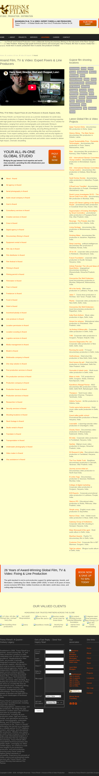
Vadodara (92, 108)
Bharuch (93, 72)
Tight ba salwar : (75, 548)
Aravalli (72, 72)
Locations (45, 37)
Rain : (71, 151)
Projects (22, 37)
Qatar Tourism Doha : (77, 127)
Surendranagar (75, 108)
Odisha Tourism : (75, 401)
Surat (84, 105)
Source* (38, 696)
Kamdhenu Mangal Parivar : (80, 385)
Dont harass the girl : (77, 362)
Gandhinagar (91, 83)
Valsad (72, 112)
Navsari (82, 97)
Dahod (86, 79)
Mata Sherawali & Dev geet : (80, 530)
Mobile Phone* (38, 672)
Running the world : (76, 350)
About (12, 37)
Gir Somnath (75, 86)
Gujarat (28, 55)
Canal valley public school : (79, 415)
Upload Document (39, 702)
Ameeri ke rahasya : (77, 321)
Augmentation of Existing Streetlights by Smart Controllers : (83, 212)
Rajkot (89, 101)
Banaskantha (83, 72)
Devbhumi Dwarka (77, 83)
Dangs (93, 79)
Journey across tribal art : (79, 469)
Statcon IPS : (74, 501)
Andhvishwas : (74, 356)
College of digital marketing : (80, 485)
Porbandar (80, 101)
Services (33, 37)
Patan (72, 101)
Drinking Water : (75, 235)
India (22, 55)
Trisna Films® (35, 773)
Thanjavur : (73, 393)
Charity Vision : (75, 430)
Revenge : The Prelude (78, 221)
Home (2, 37)
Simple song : (74, 509)
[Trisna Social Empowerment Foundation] (75, 691)
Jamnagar (85, 86)
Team (89, 663)
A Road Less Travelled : (78, 186)
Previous (2, 42)
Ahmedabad (74, 68)
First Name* (37, 652)
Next (96, 42)
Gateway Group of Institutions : (81, 522)
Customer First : (75, 542)
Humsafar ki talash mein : (79, 370)
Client (89, 658)
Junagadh (74, 90)
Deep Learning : (75, 244)
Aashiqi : (72, 444)
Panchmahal (91, 97)
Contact (66, 37)
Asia (16, 55)
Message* (39, 678)
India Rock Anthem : (77, 315)
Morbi (91, 94)
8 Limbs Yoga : (75, 477)
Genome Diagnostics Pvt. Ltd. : (81, 342)
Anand (90, 68)
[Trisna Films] (14, 9)
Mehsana (83, 94)
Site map (90, 688)
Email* (38, 666)
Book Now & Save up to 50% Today (85, 577)
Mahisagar (74, 94)
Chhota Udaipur (76, 79)
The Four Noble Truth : (78, 460)
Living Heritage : (75, 227)
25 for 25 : (73, 252)
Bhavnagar (74, 75)
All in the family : (75, 288)
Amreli (83, 68)
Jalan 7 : (72, 295)
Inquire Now (54, 156)
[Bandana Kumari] (75, 656)
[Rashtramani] (75, 680)
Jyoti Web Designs (73, 668)
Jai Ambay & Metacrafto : (78, 329)
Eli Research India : (76, 452)
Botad (82, 75)
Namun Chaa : (74, 516)
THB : (71, 336)
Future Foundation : (77, 258)
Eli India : (72, 438)
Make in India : (75, 376)
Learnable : (73, 424)
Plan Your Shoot (87, 23)
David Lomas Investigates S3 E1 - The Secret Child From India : (84, 195)
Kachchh (83, 90)
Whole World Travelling (74, 697)
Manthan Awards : (76, 536)
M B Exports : (74, 493)
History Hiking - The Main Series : (82, 133)
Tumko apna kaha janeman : (80, 407)
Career (56, 37)
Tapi (85, 108)
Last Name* (37, 660)
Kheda (90, 90)
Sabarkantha (75, 105)
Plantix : (72, 301)
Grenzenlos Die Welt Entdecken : (82, 278)
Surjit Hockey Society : (77, 178)
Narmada (73, 97)
